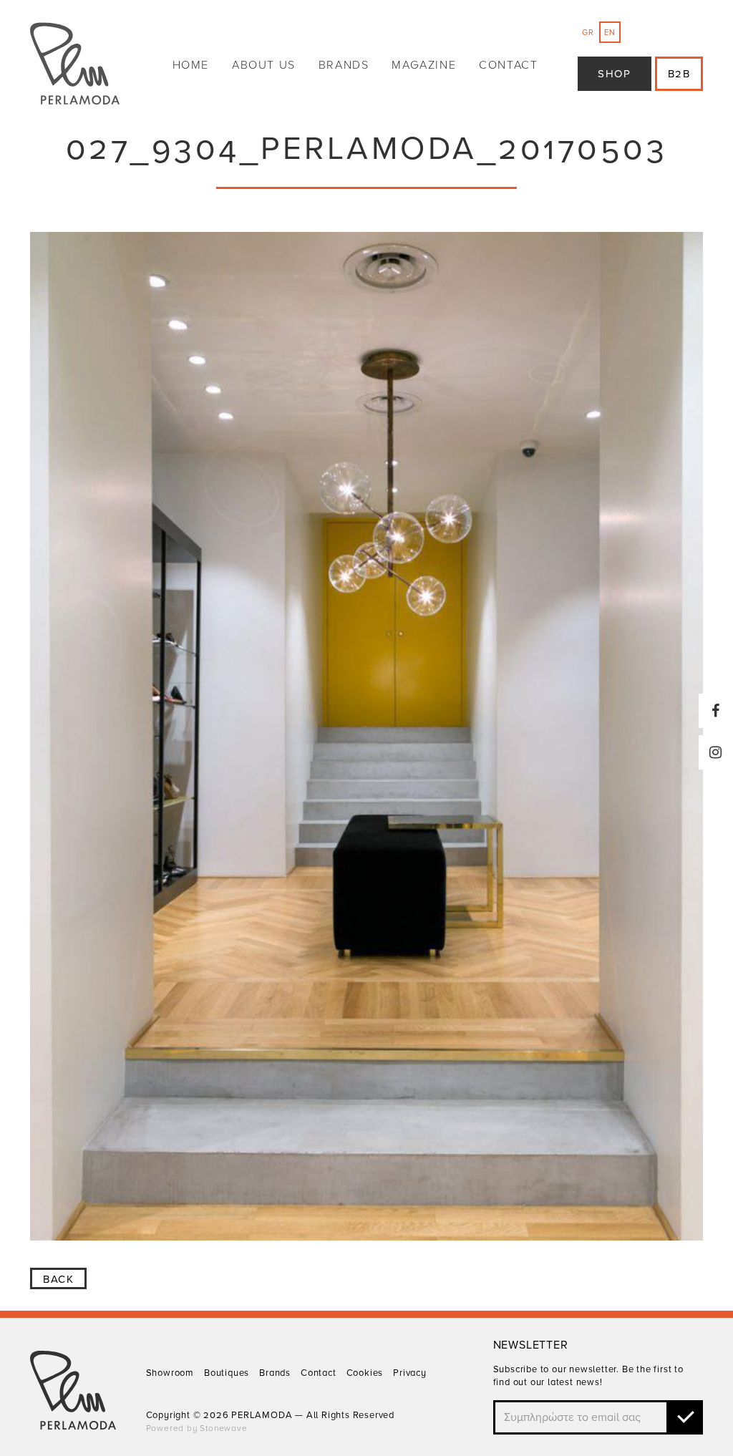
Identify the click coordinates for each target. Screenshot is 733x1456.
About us (264, 65)
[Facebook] (716, 711)
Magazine (424, 65)
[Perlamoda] (75, 65)
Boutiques (226, 1373)
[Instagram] (716, 752)
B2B (679, 73)
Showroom (170, 1373)
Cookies (365, 1373)
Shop (614, 73)
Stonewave (223, 1428)
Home (191, 65)
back (58, 1279)
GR (588, 32)
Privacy (410, 1373)
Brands (344, 65)
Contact (508, 65)
